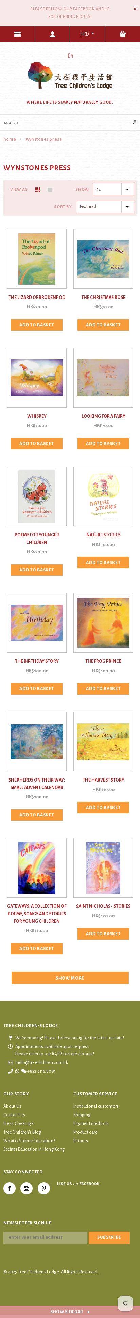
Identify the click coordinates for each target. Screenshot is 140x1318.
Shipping (81, 1115)
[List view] (50, 189)
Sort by (63, 207)
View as (19, 189)
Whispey (37, 416)
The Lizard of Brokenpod (36, 297)
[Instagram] (26, 1188)
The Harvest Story (103, 780)
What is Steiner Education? (29, 1141)
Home (9, 139)
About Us (12, 1106)
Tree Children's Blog (22, 1132)
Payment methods (91, 1123)
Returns (80, 1141)
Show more (70, 978)
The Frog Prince (103, 661)
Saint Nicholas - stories (103, 906)
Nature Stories (103, 535)
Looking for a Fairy (103, 416)
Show (82, 189)
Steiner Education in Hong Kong (34, 1149)
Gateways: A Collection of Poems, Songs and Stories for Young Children (36, 914)
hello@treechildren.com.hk (41, 1062)
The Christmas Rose (103, 297)
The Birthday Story (37, 661)
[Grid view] (37, 189)
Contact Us (14, 1115)
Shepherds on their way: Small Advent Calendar (36, 784)
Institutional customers (96, 1106)
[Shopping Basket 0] (122, 34)
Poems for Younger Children (37, 539)
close (135, 8)
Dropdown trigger (52, 34)
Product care (85, 1132)
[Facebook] (9, 1188)
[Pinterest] (44, 1188)
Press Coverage (18, 1123)
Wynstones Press (44, 139)
